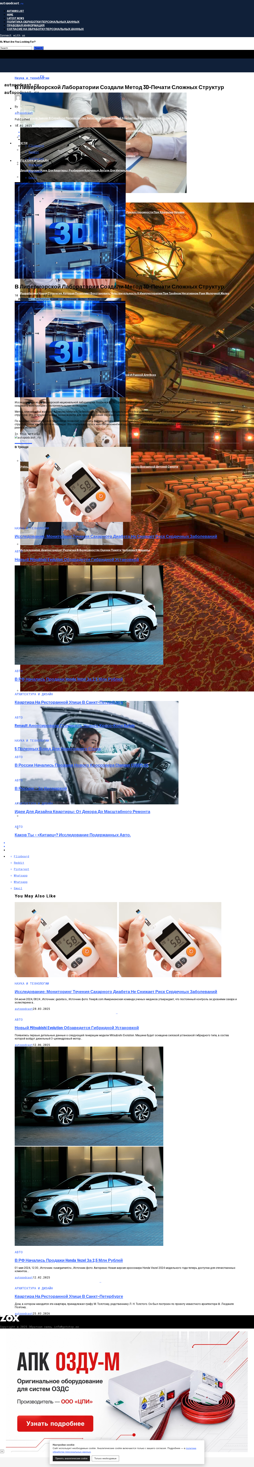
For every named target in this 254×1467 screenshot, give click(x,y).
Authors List (15, 10)
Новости (20, 143)
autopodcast (24, 113)
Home (10, 14)
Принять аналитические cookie (71, 1458)
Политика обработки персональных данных (43, 21)
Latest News (15, 18)
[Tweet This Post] (130, 846)
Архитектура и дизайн (31, 160)
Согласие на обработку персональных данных (45, 29)
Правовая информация (26, 25)
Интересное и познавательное (38, 90)
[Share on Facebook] (130, 842)
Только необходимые (105, 1458)
